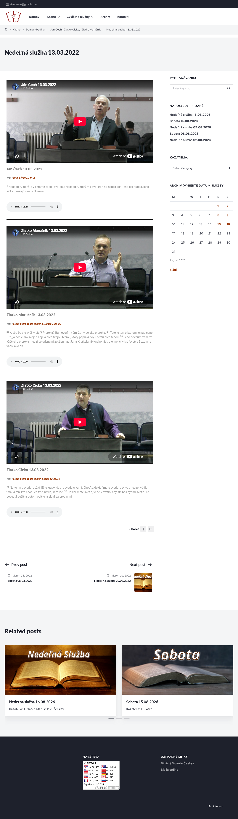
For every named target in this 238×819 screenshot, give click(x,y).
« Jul (173, 269)
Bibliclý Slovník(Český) (177, 763)
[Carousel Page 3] (127, 718)
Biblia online (169, 769)
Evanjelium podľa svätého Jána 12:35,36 (36, 478)
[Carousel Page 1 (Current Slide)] (111, 718)
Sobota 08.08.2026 (184, 133)
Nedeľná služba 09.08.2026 (190, 127)
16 (228, 224)
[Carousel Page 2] (119, 718)
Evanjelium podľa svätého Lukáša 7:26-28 (37, 323)
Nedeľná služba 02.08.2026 (190, 140)
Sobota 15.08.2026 (184, 121)
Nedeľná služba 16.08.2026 (190, 114)
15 (219, 224)
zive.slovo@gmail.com (23, 4)
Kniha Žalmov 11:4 (24, 178)
